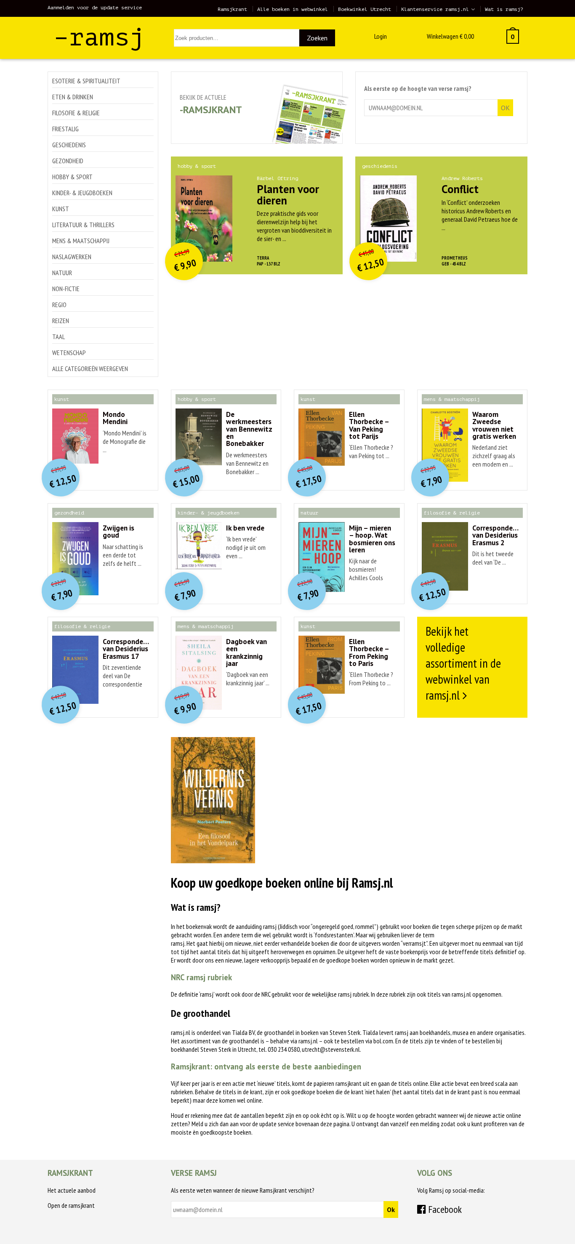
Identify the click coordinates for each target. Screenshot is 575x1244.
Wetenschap (69, 352)
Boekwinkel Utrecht (364, 9)
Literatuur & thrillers (83, 224)
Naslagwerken (71, 256)
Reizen (60, 320)
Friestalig (65, 129)
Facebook (444, 1209)
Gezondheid (67, 160)
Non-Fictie (66, 288)
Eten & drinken (72, 97)
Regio (59, 304)
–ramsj (99, 37)
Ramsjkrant (232, 9)
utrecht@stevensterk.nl (331, 1049)
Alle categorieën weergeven (90, 368)
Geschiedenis (69, 145)
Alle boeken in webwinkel (292, 9)
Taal (58, 336)
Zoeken (317, 38)
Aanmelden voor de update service (95, 7)
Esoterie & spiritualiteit (86, 81)
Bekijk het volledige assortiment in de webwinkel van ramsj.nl (463, 663)
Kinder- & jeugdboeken (82, 192)
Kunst (60, 208)
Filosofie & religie (76, 113)
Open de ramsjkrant (71, 1205)
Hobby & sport (72, 176)
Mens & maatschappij (80, 240)
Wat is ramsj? (504, 9)
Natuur (62, 272)
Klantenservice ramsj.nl (435, 9)
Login (380, 36)
